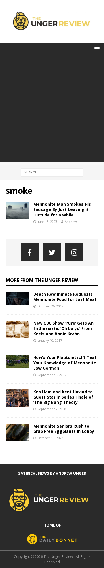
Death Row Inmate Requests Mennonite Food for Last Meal (64, 296)
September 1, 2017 (51, 374)
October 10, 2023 (50, 438)
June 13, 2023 (47, 221)
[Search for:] (52, 172)
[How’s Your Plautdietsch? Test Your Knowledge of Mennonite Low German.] (17, 361)
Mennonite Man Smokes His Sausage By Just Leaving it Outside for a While (62, 209)
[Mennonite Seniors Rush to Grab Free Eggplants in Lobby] (17, 432)
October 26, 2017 (50, 306)
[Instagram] (74, 252)
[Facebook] (30, 252)
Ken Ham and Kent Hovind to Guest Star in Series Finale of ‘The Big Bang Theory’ (63, 397)
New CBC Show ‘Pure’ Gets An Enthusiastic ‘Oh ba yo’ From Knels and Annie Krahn (63, 328)
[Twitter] (52, 252)
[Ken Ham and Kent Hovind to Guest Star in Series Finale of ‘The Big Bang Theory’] (17, 398)
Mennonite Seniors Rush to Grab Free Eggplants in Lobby (63, 428)
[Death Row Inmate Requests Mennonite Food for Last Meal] (17, 298)
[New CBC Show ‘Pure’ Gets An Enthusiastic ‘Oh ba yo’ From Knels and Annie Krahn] (17, 329)
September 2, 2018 (51, 409)
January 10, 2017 (49, 340)
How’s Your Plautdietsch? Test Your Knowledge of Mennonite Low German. (64, 362)
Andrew (71, 221)
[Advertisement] (52, 110)
